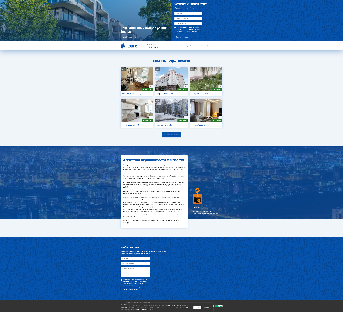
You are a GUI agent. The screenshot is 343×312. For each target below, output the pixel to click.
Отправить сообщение (130, 289)
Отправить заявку (182, 37)
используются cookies (174, 306)
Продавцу (184, 46)
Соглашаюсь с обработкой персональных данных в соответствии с (189, 30)
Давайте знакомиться (129, 37)
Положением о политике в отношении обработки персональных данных (189, 31)
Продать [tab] (178, 8)
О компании (219, 46)
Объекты (210, 46)
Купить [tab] (185, 8)
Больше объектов (171, 135)
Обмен (202, 46)
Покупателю (194, 46)
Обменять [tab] (193, 8)
